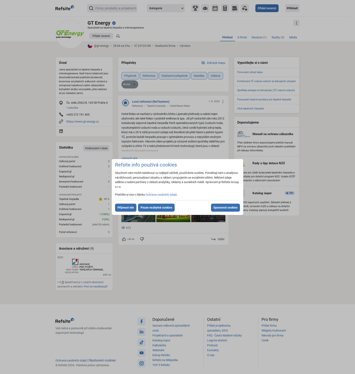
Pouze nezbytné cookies (156, 207)
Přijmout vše (126, 207)
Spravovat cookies (225, 207)
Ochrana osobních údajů (161, 194)
